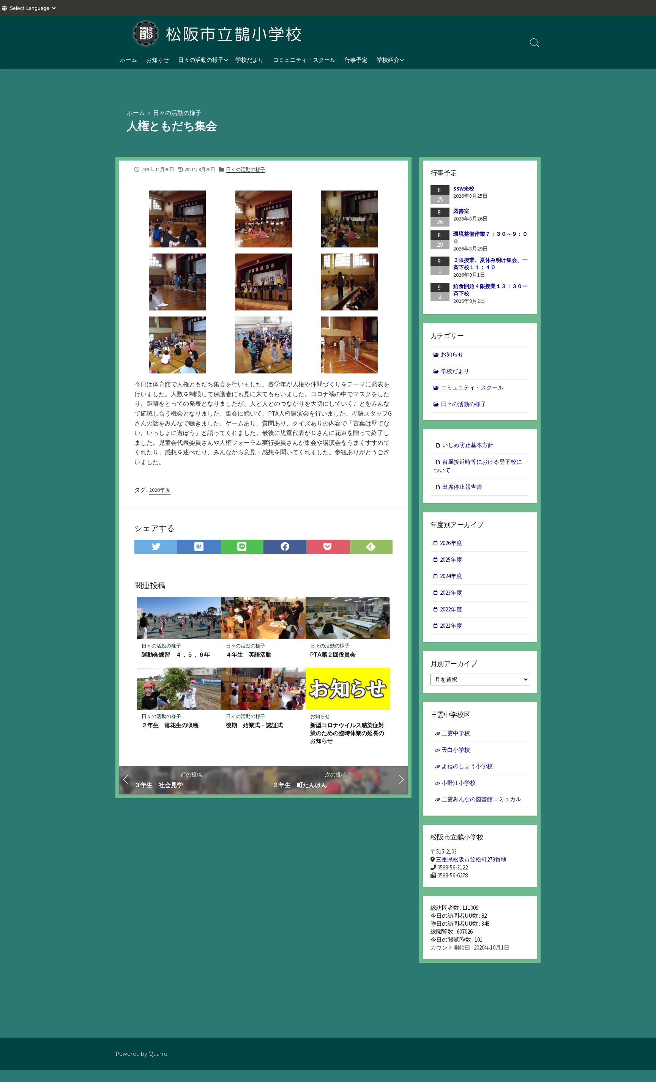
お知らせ (157, 59)
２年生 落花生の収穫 (170, 724)
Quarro (157, 1053)
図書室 (461, 211)
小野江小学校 (459, 782)
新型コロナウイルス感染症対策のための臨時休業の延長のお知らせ (347, 732)
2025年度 (451, 559)
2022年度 (451, 609)
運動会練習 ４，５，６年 (176, 654)
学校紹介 (388, 59)
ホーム (128, 59)
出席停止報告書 (462, 486)
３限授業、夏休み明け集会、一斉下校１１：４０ (490, 264)
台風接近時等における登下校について (478, 466)
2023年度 (451, 592)
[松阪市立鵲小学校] (218, 33)
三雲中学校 (456, 733)
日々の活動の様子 (201, 59)
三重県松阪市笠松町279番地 (471, 859)
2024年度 (451, 576)
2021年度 (451, 625)
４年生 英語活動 (248, 654)
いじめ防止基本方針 (468, 445)
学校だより (249, 59)
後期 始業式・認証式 (254, 724)
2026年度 (451, 543)
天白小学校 (456, 749)
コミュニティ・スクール (304, 59)
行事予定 (356, 59)
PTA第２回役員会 (333, 654)
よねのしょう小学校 (467, 766)
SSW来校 (463, 188)
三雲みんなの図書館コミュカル (481, 799)
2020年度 (159, 490)
